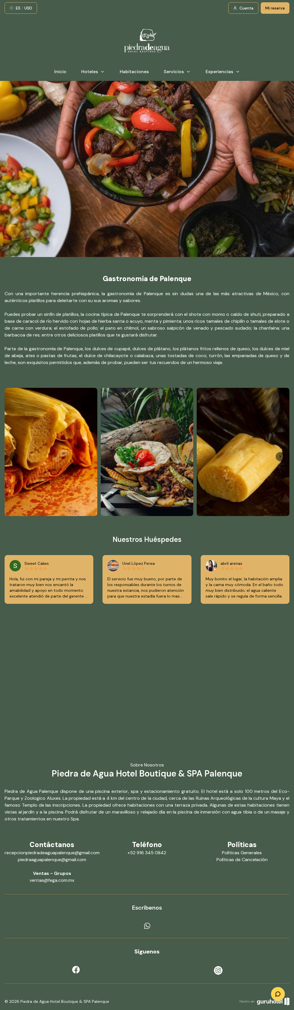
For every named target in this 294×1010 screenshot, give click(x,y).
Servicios (174, 72)
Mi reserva (275, 8)
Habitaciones (134, 72)
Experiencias (219, 72)
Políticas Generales (242, 853)
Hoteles (89, 72)
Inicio (60, 72)
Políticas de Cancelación (242, 860)
